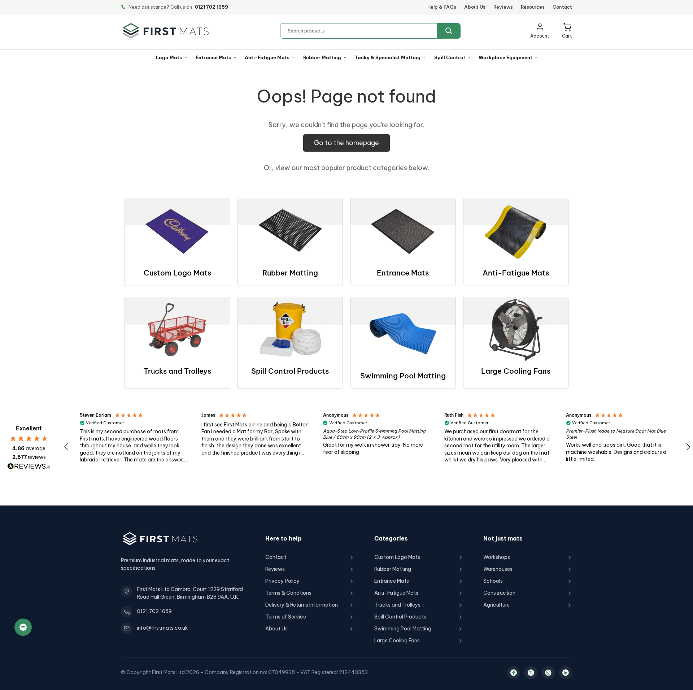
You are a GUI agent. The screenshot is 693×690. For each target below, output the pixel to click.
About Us (474, 7)
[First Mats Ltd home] (165, 31)
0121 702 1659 (211, 7)
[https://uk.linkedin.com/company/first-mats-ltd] (565, 672)
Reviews (503, 7)
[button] (567, 31)
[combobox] (370, 31)
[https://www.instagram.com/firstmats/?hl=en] (548, 672)
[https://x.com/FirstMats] (530, 672)
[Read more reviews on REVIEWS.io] (29, 466)
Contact (562, 7)
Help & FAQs (441, 7)
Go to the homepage (346, 143)
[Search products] (449, 31)
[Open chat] (23, 627)
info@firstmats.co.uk (162, 628)
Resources (533, 7)
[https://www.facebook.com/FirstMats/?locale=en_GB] (513, 672)
